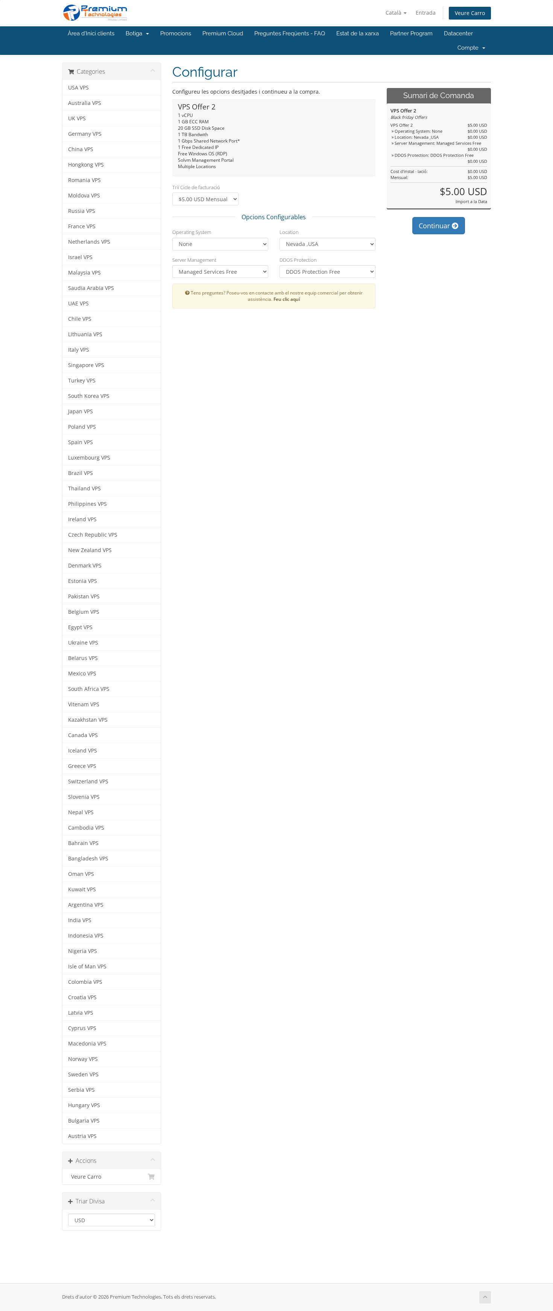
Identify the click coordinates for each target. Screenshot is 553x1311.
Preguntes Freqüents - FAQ (289, 33)
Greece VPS (82, 766)
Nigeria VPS (82, 951)
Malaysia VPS (84, 272)
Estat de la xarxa (357, 33)
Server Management (194, 259)
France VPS (82, 226)
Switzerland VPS (88, 781)
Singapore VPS (86, 365)
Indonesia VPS (85, 935)
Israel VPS (80, 257)
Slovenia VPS (84, 797)
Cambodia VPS (86, 827)
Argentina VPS (85, 904)
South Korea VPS (88, 396)
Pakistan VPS (84, 596)
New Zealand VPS (90, 550)
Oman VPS (81, 874)
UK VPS (77, 118)
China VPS (80, 149)
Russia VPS (81, 211)
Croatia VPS (82, 997)
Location (289, 232)
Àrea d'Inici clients (91, 33)
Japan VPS (80, 411)
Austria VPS (82, 1136)
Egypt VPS (80, 627)
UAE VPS (78, 303)
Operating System (191, 232)
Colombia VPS (85, 982)
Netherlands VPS (89, 241)
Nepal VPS (81, 812)
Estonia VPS (82, 581)
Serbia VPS (81, 1089)
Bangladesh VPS (88, 858)
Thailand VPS (84, 488)
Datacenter (458, 33)
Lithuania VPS (85, 334)
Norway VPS (83, 1059)
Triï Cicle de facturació (196, 187)
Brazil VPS (80, 473)
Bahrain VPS (83, 843)
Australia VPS (84, 103)
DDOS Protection (298, 259)
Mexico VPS (82, 673)
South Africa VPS (88, 689)
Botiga (135, 33)
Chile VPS (79, 319)
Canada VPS (83, 735)
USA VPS (78, 87)
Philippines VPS (87, 504)
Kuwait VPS (82, 889)
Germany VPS (85, 133)
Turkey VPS (82, 380)
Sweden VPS (83, 1074)
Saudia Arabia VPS (91, 288)
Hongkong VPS (86, 164)
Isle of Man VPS (87, 966)
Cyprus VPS (82, 1028)
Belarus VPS (83, 658)
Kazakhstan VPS (88, 719)
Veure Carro (470, 13)
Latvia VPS (80, 1012)
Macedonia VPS (87, 1043)
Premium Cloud (222, 33)
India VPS (79, 920)
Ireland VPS (82, 519)
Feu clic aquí (286, 299)
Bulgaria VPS (84, 1120)
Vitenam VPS (83, 704)
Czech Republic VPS (92, 534)
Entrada (426, 12)
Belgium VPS (83, 611)
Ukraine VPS (83, 642)
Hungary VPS (84, 1105)
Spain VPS (80, 442)
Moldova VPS (84, 195)
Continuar (435, 225)
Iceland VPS (82, 750)
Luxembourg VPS (89, 457)
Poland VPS (82, 426)
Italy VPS (78, 349)
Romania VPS (84, 180)
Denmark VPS (85, 565)
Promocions (175, 33)
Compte (469, 47)
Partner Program (411, 33)
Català (394, 12)
